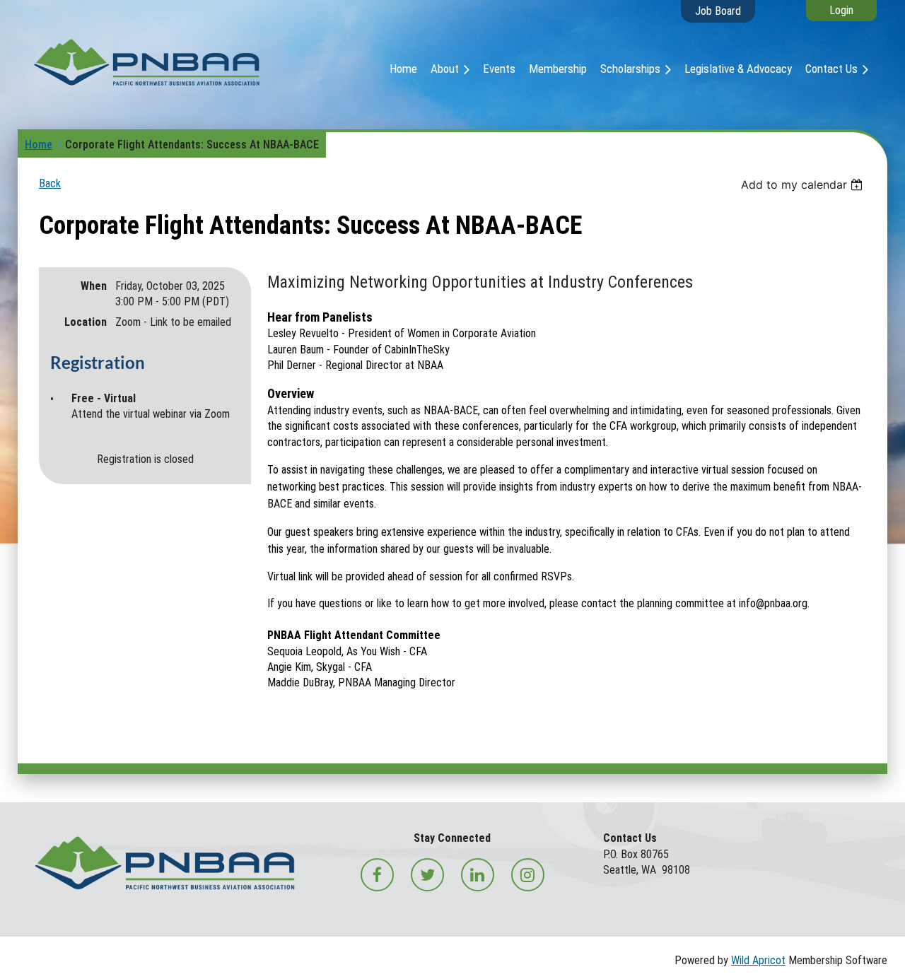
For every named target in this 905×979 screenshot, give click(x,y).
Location (85, 322)
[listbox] (803, 184)
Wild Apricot (758, 960)
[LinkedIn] (477, 874)
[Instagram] (527, 874)
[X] (427, 874)
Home (38, 144)
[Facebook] (377, 874)
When (94, 286)
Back (50, 183)
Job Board (718, 11)
